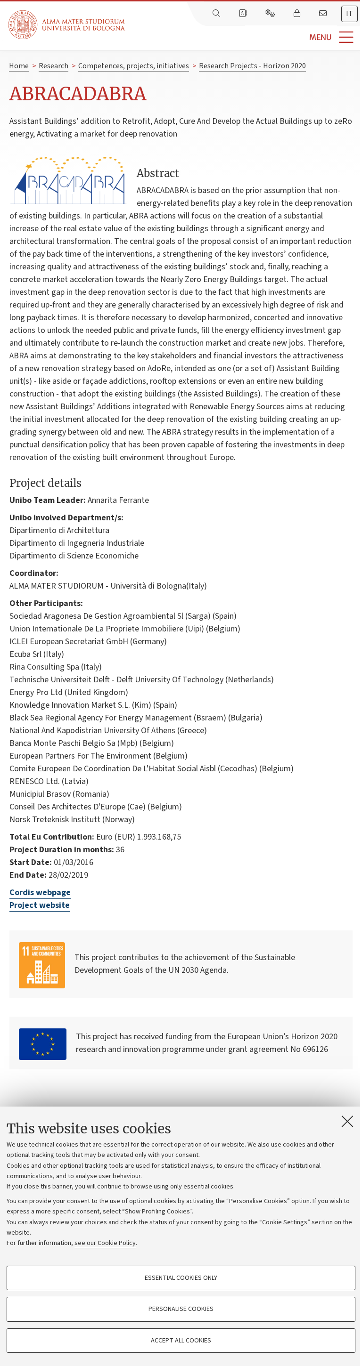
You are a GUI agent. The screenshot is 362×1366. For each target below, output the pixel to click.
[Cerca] (217, 14)
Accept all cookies (181, 1340)
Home (19, 66)
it (349, 13)
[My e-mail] (324, 14)
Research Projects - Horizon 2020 (252, 66)
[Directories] (243, 14)
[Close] (347, 1121)
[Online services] (271, 14)
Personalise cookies (181, 1309)
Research (53, 66)
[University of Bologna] (67, 24)
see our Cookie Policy (105, 1243)
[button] (243, 37)
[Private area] (298, 14)
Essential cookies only (181, 1278)
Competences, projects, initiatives (133, 66)
